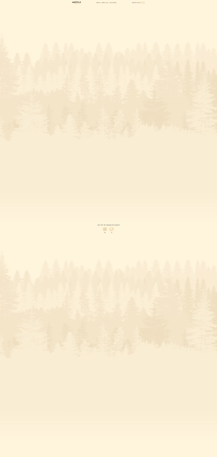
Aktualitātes (113, 2)
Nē (105, 232)
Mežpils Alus (104, 2)
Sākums (98, 2)
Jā (111, 232)
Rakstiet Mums (136, 2)
